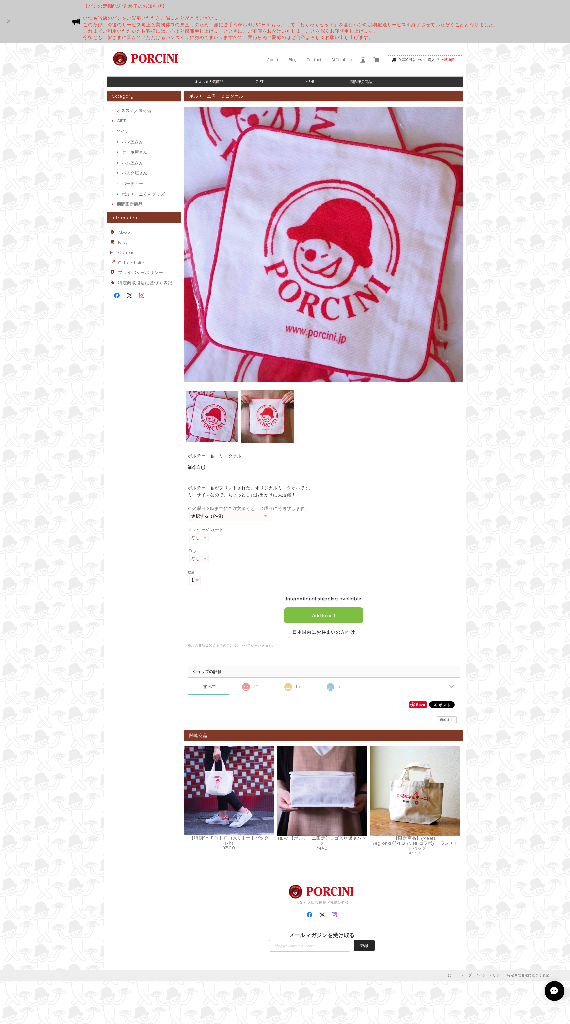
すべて (210, 686)
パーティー (132, 183)
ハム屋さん (132, 162)
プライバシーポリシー (140, 272)
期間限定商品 (361, 81)
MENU (310, 81)
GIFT (260, 81)
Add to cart (323, 615)
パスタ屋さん (134, 172)
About (272, 59)
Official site (343, 59)
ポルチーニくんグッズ (143, 194)
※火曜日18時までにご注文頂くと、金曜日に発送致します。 (248, 508)
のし (192, 550)
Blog (293, 59)
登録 (364, 945)
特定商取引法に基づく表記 (145, 282)
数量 (191, 572)
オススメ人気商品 (208, 81)
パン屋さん (132, 141)
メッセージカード (206, 529)
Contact (314, 59)
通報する (447, 720)
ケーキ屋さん (134, 152)
